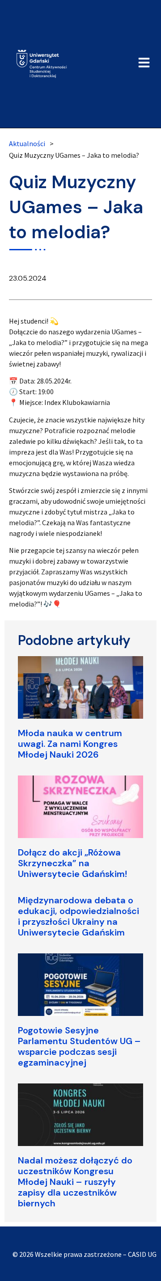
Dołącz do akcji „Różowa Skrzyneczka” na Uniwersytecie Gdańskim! (72, 863)
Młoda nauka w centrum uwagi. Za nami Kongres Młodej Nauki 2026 (70, 743)
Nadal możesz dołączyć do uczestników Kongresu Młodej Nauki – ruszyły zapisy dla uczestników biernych (75, 1182)
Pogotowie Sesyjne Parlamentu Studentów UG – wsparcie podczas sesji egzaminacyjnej (79, 1046)
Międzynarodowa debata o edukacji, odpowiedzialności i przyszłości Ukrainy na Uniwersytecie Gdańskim (78, 916)
